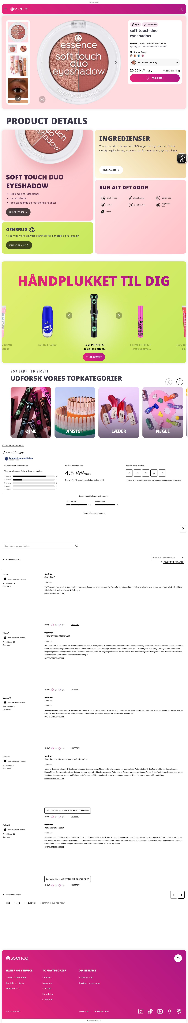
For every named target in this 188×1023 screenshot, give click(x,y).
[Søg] (181, 9)
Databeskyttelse (101, 1011)
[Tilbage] (69, 315)
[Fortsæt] (179, 381)
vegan (136, 24)
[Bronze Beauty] (131, 55)
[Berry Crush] (142, 55)
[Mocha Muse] (135, 55)
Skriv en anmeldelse (156, 43)
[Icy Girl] (138, 55)
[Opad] (178, 958)
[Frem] (119, 315)
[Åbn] (5, 9)
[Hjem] (19, 9)
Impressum (83, 1011)
